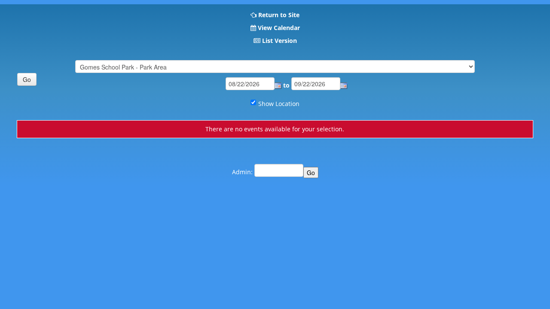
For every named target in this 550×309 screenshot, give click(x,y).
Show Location (278, 104)
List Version (279, 40)
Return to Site (278, 15)
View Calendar (279, 28)
